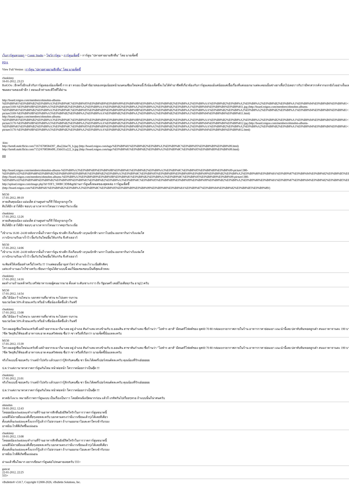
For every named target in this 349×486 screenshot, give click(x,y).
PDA (5, 62)
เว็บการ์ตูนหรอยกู (13, 55)
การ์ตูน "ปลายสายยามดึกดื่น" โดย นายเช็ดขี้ (53, 69)
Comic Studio (35, 55)
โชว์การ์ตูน (53, 55)
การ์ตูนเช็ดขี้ (71, 55)
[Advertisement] (174, 26)
